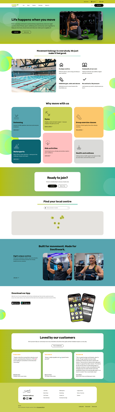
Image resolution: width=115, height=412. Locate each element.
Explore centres (48, 126)
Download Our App (63, 397)
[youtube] (30, 398)
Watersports (62, 390)
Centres (34, 5)
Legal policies (80, 390)
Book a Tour (62, 186)
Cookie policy (81, 406)
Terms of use (94, 406)
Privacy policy (87, 406)
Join (23, 5)
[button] (53, 218)
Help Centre (86, 1)
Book (28, 5)
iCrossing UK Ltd (40, 407)
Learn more (16, 129)
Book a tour (26, 32)
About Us (47, 5)
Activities (40, 5)
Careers (78, 395)
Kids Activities (46, 397)
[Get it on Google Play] (25, 303)
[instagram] (27, 398)
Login (102, 1)
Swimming (61, 393)
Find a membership (57, 345)
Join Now (99, 5)
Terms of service (80, 393)
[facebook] (24, 398)
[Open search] (92, 5)
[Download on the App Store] (16, 303)
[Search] (68, 208)
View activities (79, 129)
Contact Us (61, 395)
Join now (16, 32)
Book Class (45, 393)
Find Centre (45, 395)
